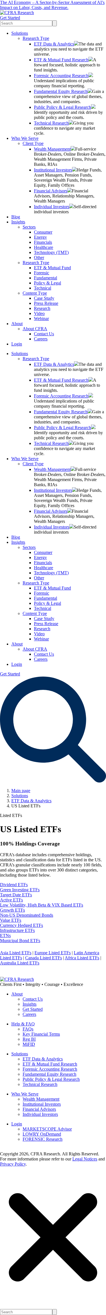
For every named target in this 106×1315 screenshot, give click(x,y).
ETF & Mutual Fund (52, 267)
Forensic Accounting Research (61, 75)
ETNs (5, 935)
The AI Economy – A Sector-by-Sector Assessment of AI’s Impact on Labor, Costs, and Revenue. (52, 5)
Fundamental (45, 277)
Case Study (44, 298)
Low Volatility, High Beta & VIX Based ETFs (41, 905)
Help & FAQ (23, 1023)
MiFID (29, 1044)
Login (16, 344)
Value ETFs (10, 920)
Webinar (41, 318)
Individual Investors (51, 206)
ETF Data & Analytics (54, 44)
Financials (43, 242)
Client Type (33, 143)
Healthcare (43, 247)
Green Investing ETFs (20, 889)
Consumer (43, 232)
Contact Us (44, 333)
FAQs (28, 1029)
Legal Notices (84, 1159)
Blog (15, 216)
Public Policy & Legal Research (62, 107)
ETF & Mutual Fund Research (61, 59)
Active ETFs (11, 899)
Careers (40, 338)
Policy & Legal (47, 283)
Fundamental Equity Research (61, 91)
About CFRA (35, 328)
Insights (18, 221)
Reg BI (29, 1039)
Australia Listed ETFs (19, 962)
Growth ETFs (12, 910)
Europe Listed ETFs (52, 952)
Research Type (36, 38)
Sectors (29, 227)
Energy (40, 237)
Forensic (41, 272)
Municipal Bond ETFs (20, 940)
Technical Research (51, 123)
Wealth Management (52, 149)
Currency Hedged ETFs (21, 925)
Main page (20, 790)
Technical (42, 288)
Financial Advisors (50, 190)
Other (39, 257)
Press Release (46, 303)
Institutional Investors (53, 170)
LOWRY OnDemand (42, 1134)
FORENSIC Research (42, 1139)
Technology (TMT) (51, 252)
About (17, 323)
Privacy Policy (13, 1164)
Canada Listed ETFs (43, 957)
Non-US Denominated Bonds (26, 915)
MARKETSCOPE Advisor (47, 1129)
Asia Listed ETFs (15, 952)
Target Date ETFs (16, 894)
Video (39, 313)
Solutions (19, 33)
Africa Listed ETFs (82, 957)
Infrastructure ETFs (17, 930)
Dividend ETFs (14, 884)
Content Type (35, 293)
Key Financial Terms (41, 1034)
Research (42, 308)
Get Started (10, 17)
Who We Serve (24, 138)
